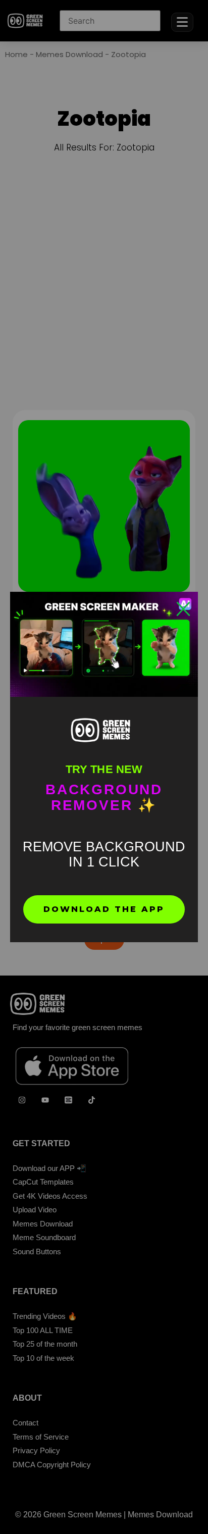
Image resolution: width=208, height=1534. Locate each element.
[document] (104, 767)
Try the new (104, 769)
